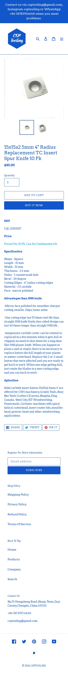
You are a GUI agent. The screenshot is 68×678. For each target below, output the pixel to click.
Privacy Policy (17, 504)
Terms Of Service (19, 524)
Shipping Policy (18, 494)
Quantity (9, 175)
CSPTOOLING (38, 665)
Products (14, 559)
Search (12, 579)
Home (12, 549)
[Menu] (62, 39)
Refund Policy (17, 514)
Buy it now (34, 205)
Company (14, 569)
